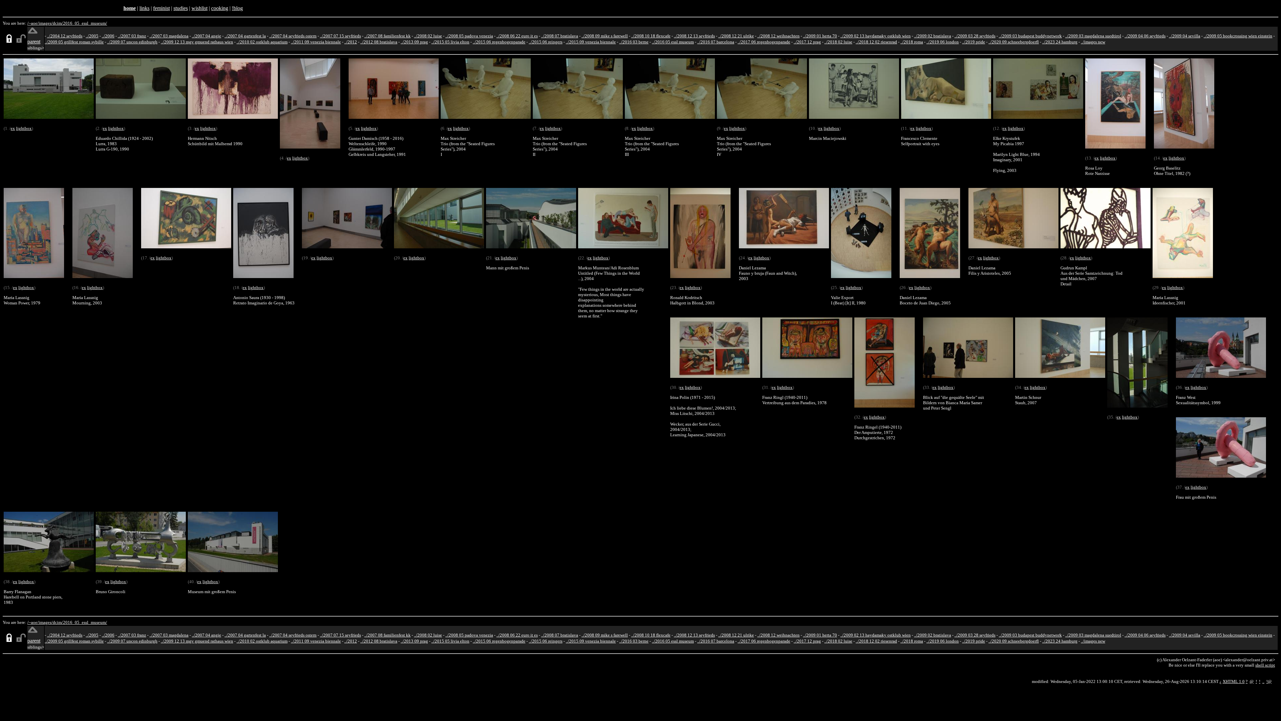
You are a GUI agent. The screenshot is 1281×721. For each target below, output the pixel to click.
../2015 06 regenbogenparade (499, 41)
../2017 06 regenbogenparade (764, 41)
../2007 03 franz (132, 35)
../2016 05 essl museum (673, 41)
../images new (1093, 41)
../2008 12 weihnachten (778, 35)
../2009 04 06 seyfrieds (1145, 35)
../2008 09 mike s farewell (604, 35)
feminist (161, 8)
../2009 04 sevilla (1184, 35)
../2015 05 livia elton (450, 41)
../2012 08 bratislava (378, 41)
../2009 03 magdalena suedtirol (1093, 35)
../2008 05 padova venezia (469, 35)
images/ (46, 23)
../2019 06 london (942, 41)
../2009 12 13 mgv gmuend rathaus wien (197, 41)
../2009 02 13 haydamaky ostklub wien (875, 35)
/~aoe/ (33, 23)
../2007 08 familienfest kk (387, 35)
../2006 (108, 35)
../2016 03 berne (634, 41)
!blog (237, 8)
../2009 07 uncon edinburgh (132, 41)
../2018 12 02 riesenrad (876, 41)
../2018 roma (911, 41)
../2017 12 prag (807, 41)
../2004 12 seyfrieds (64, 35)
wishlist (199, 8)
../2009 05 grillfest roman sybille (74, 41)
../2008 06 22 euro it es (517, 35)
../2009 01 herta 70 (820, 35)
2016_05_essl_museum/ (85, 23)
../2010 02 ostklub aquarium (262, 41)
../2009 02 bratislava (932, 35)
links (144, 8)
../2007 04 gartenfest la (245, 35)
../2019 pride (973, 41)
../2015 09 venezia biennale (591, 41)
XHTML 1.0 (1234, 681)
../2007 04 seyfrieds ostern (293, 35)
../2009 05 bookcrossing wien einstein (1238, 35)
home (129, 8)
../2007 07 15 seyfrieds (340, 35)
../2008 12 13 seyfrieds (694, 35)
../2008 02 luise (428, 35)
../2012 (350, 41)
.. (1263, 681)
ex (13, 128)
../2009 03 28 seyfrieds (974, 35)
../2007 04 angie (206, 35)
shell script (1265, 665)
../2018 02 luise (838, 41)
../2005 (92, 35)
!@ (1269, 681)
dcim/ (58, 23)
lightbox (24, 128)
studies (180, 8)
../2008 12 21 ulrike (736, 35)
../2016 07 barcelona (715, 41)
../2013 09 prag (414, 41)
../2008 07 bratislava (559, 35)
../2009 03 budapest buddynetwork (1030, 35)
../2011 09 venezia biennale (316, 41)
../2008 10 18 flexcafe (651, 35)
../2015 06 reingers (545, 41)
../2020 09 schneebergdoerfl (1013, 41)
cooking (219, 8)
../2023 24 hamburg (1060, 41)
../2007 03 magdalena (168, 35)
